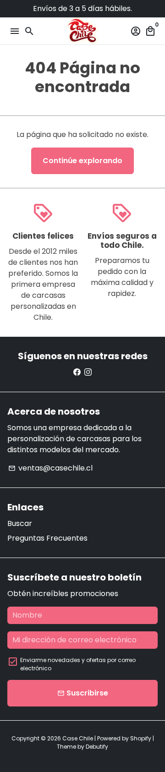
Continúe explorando (82, 160)
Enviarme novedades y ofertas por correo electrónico (78, 664)
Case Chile (77, 738)
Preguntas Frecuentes (47, 538)
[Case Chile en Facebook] (77, 372)
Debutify (97, 746)
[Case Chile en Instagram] (88, 372)
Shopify (140, 738)
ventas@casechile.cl (50, 468)
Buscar (19, 523)
